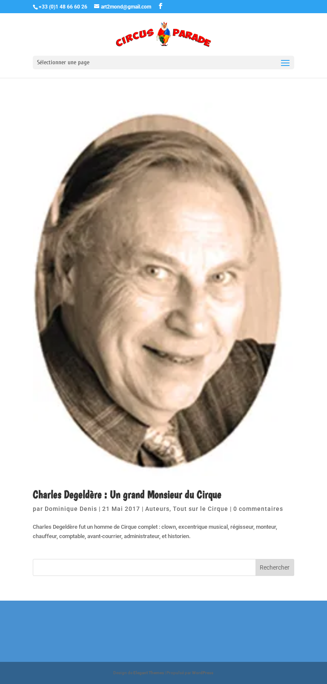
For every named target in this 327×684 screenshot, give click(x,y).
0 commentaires (258, 508)
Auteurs (157, 508)
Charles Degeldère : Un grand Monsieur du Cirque (127, 494)
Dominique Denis (71, 508)
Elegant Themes (148, 672)
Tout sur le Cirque (200, 508)
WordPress (202, 672)
